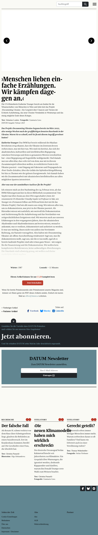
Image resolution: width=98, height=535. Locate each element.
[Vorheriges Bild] (7, 41)
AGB (36, 520)
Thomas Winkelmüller (79, 451)
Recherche (8, 420)
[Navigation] (94, 4)
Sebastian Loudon (12, 120)
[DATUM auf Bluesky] (88, 488)
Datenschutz (6, 528)
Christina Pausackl (12, 454)
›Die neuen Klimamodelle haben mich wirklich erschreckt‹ (52, 435)
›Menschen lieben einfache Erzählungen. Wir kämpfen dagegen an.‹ (32, 88)
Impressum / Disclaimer (10, 532)
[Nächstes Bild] (91, 41)
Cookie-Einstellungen (9, 517)
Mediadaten (6, 520)
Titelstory (40, 420)
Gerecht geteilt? (81, 425)
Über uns (5, 524)
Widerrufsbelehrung (41, 524)
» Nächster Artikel (9, 311)
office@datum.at (32, 296)
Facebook (34, 311)
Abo (35, 517)
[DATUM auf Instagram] (93, 488)
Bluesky (47, 311)
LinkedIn (60, 311)
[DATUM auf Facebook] (82, 488)
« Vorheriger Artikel (10, 308)
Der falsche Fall (15, 425)
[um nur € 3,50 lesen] (28, 419)
